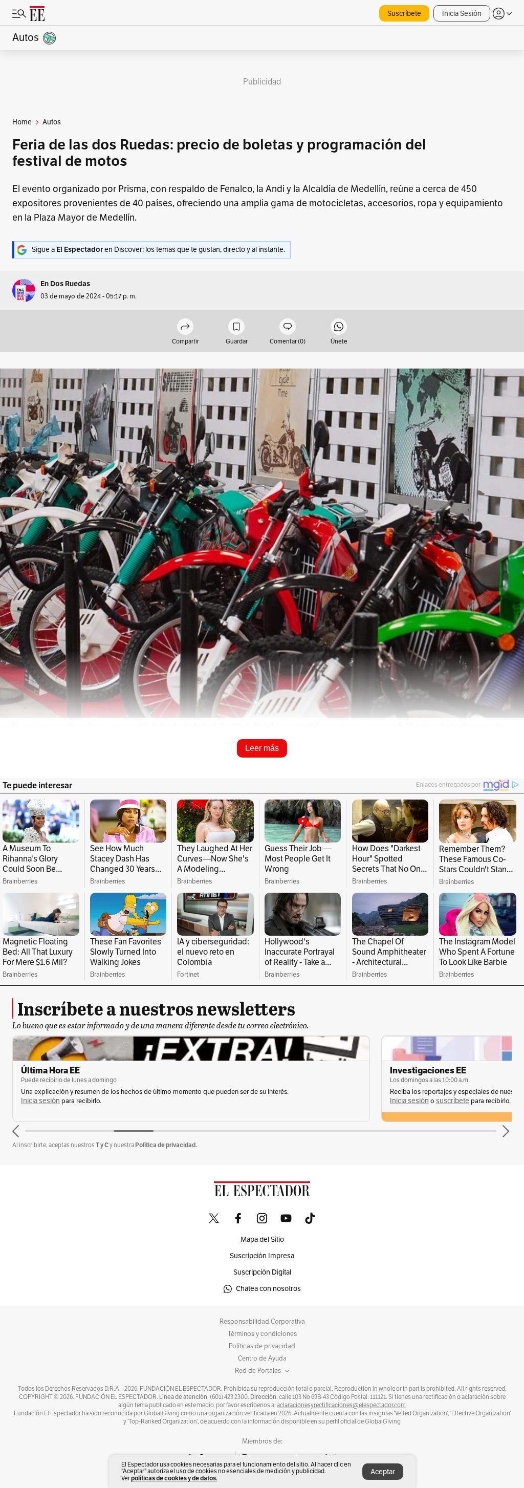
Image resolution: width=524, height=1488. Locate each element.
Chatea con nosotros (268, 1288)
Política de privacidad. (166, 1145)
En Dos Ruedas (65, 283)
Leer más (262, 748)
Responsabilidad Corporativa (262, 1321)
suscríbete (452, 1100)
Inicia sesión (40, 1100)
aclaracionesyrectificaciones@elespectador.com (341, 1405)
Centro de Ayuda (262, 1358)
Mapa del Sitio (262, 1239)
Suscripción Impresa (262, 1256)
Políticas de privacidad (262, 1346)
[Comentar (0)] (287, 327)
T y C (102, 1145)
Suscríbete (404, 13)
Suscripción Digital (262, 1272)
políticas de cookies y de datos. (174, 1478)
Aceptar (382, 1472)
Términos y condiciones (262, 1334)
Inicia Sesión (462, 13)
